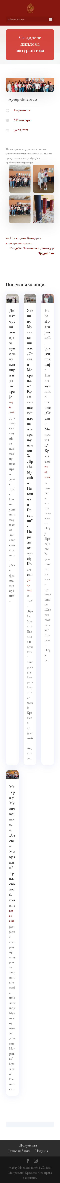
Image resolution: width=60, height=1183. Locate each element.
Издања (41, 1151)
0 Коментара (22, 120)
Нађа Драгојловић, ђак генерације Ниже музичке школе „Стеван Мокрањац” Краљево (47, 386)
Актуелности (22, 110)
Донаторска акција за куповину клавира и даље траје (12, 353)
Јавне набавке (19, 1151)
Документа (28, 1145)
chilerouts (29, 99)
